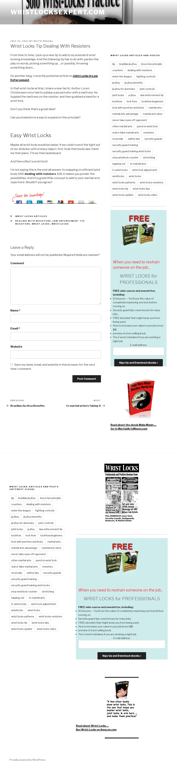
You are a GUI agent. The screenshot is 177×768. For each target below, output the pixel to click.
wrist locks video (147, 194)
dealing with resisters (33, 221)
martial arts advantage (125, 113)
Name (15, 310)
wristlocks (60, 224)
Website (16, 346)
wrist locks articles (31, 216)
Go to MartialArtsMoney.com (128, 428)
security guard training (125, 145)
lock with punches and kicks (128, 107)
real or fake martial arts (125, 132)
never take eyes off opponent (129, 120)
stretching (149, 157)
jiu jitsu (116, 82)
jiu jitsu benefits (134, 82)
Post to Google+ (50, 201)
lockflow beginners (153, 101)
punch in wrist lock (147, 126)
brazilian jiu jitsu (128, 63)
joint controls (147, 88)
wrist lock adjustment (144, 169)
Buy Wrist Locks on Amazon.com (96, 729)
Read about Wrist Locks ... (92, 725)
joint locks (118, 95)
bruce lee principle (151, 63)
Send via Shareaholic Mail (81, 201)
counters (117, 70)
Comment (17, 263)
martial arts (155, 107)
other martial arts (122, 126)
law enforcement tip (68, 221)
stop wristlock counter (125, 157)
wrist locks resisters (151, 182)
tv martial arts (138, 163)
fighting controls (146, 76)
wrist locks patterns (123, 182)
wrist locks (41, 224)
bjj (113, 63)
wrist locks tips (141, 188)
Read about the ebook (133, 424)
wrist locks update (122, 194)
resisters (22, 224)
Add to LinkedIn (40, 201)
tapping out (118, 163)
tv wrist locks (120, 169)
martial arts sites (152, 113)
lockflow (117, 101)
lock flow (132, 101)
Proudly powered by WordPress (27, 759)
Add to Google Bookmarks (60, 201)
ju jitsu (132, 95)
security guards (153, 138)
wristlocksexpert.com (57, 12)
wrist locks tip (120, 188)
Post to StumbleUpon (71, 201)
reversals (117, 138)
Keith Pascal (43, 41)
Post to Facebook (19, 201)
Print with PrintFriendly (91, 201)
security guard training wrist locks (131, 151)
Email (15, 328)
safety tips (134, 138)
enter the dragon (122, 76)
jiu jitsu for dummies (123, 88)
